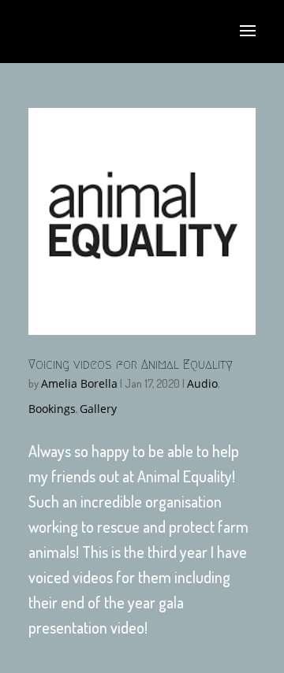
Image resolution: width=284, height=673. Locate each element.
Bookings (52, 408)
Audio (202, 383)
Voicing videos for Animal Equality (130, 364)
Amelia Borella (79, 383)
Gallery (98, 408)
